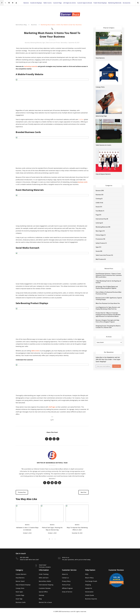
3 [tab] (55, 539)
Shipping (88, 585)
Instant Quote (89, 595)
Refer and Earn (43, 578)
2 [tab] (52, 539)
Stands (98, 251)
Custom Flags (57, 3)
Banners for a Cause (45, 602)
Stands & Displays (36, 3)
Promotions (99, 239)
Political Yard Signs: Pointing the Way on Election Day (52, 529)
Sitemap (41, 595)
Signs (43, 42)
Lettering (98, 223)
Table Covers (47, 3)
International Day (101, 219)
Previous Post (22, 492)
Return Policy (89, 578)
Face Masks (99, 211)
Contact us (65, 578)
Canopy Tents (100, 87)
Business (27, 42)
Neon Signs (99, 231)
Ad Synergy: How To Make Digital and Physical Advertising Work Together (107, 287)
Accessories (126, 3)
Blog (40, 599)
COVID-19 (98, 203)
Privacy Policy (66, 581)
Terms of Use (66, 585)
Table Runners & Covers (103, 145)
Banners (26, 3)
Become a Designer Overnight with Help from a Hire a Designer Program (107, 321)
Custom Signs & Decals (84, 3)
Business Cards (21, 602)
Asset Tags (19, 599)
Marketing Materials (114, 3)
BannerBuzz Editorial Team (57, 463)
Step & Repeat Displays (23, 585)
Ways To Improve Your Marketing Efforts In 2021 (77, 529)
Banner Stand (20, 581)
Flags (97, 215)
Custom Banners (21, 574)
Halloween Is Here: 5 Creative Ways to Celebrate (27, 529)
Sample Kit (88, 588)
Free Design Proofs (91, 581)
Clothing (98, 198)
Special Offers (43, 592)
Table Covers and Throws (53, 42)
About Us (65, 574)
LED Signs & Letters (69, 3)
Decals (98, 207)
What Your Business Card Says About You (108, 303)
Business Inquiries (91, 599)
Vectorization (89, 592)
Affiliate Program (67, 588)
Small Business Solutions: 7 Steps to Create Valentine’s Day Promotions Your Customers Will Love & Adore (109, 275)
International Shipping (46, 585)
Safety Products (100, 243)
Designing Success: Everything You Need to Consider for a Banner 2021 (108, 326)
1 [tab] (49, 539)
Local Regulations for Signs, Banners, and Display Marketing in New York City (108, 308)
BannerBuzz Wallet (45, 581)
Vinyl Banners (100, 58)
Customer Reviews (45, 588)
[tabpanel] (27, 520)
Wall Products (100, 259)
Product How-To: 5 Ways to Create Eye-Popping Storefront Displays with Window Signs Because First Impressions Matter (108, 314)
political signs (100, 235)
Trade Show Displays (100, 3)
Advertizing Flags (101, 116)
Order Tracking (43, 574)
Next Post (83, 492)
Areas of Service (67, 592)
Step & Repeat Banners (103, 174)
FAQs (86, 574)
